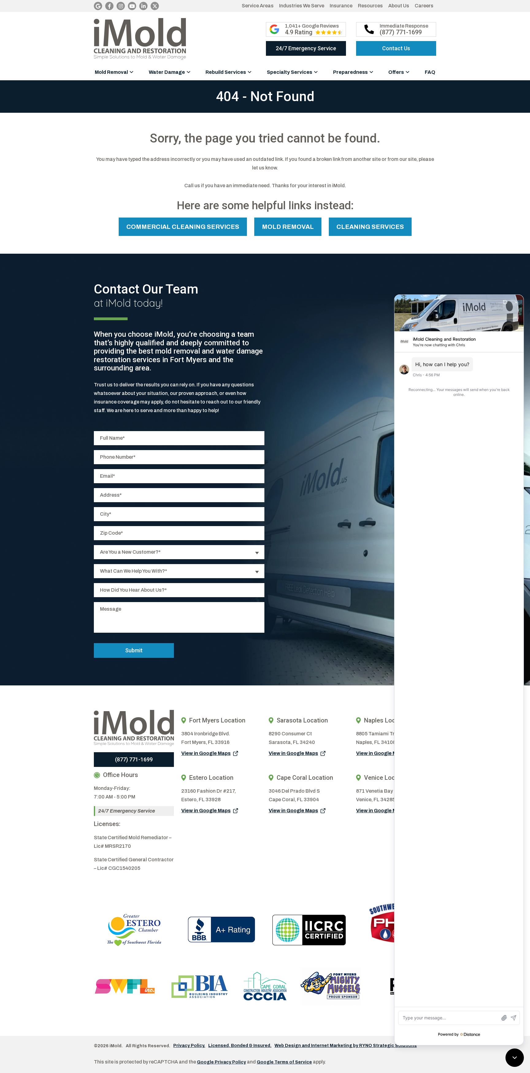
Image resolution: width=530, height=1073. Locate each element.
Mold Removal (111, 72)
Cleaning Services (370, 226)
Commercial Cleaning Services (182, 226)
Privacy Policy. (189, 1046)
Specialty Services (289, 72)
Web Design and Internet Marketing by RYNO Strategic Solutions (346, 1046)
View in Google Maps (206, 753)
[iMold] (140, 39)
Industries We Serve (301, 5)
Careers (424, 5)
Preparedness (350, 72)
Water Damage (167, 72)
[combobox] (179, 552)
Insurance (341, 5)
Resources (370, 5)
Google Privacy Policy (221, 1062)
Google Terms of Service (284, 1062)
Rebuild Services (225, 72)
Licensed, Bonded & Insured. (239, 1046)
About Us (398, 5)
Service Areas (258, 5)
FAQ (430, 72)
